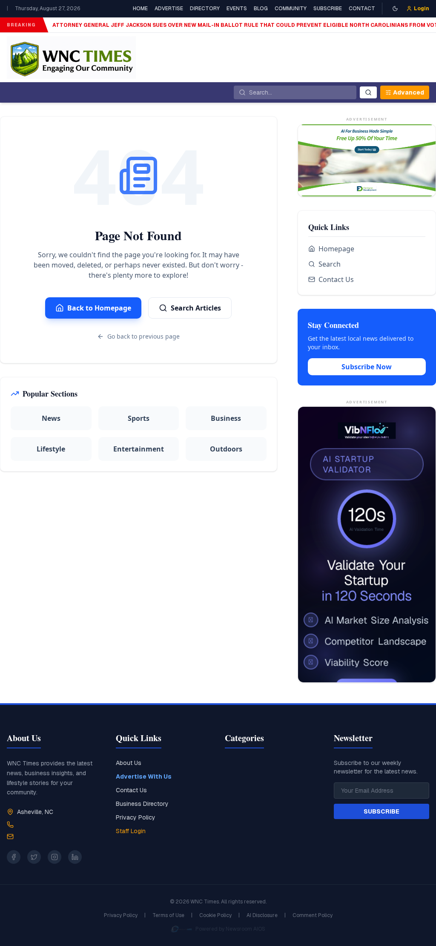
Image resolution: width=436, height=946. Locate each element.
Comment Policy (313, 915)
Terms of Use (168, 915)
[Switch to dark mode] (395, 8)
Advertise (169, 8)
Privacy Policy (135, 817)
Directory (205, 8)
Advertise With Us (144, 776)
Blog (261, 8)
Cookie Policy (215, 915)
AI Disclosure (262, 915)
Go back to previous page (143, 336)
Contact (362, 8)
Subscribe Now (366, 366)
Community (291, 8)
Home (140, 8)
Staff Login (131, 831)
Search (329, 264)
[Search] (368, 92)
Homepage (336, 248)
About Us (128, 763)
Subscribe (327, 8)
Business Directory (142, 804)
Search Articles (196, 308)
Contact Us (336, 279)
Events (237, 8)
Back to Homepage (99, 308)
